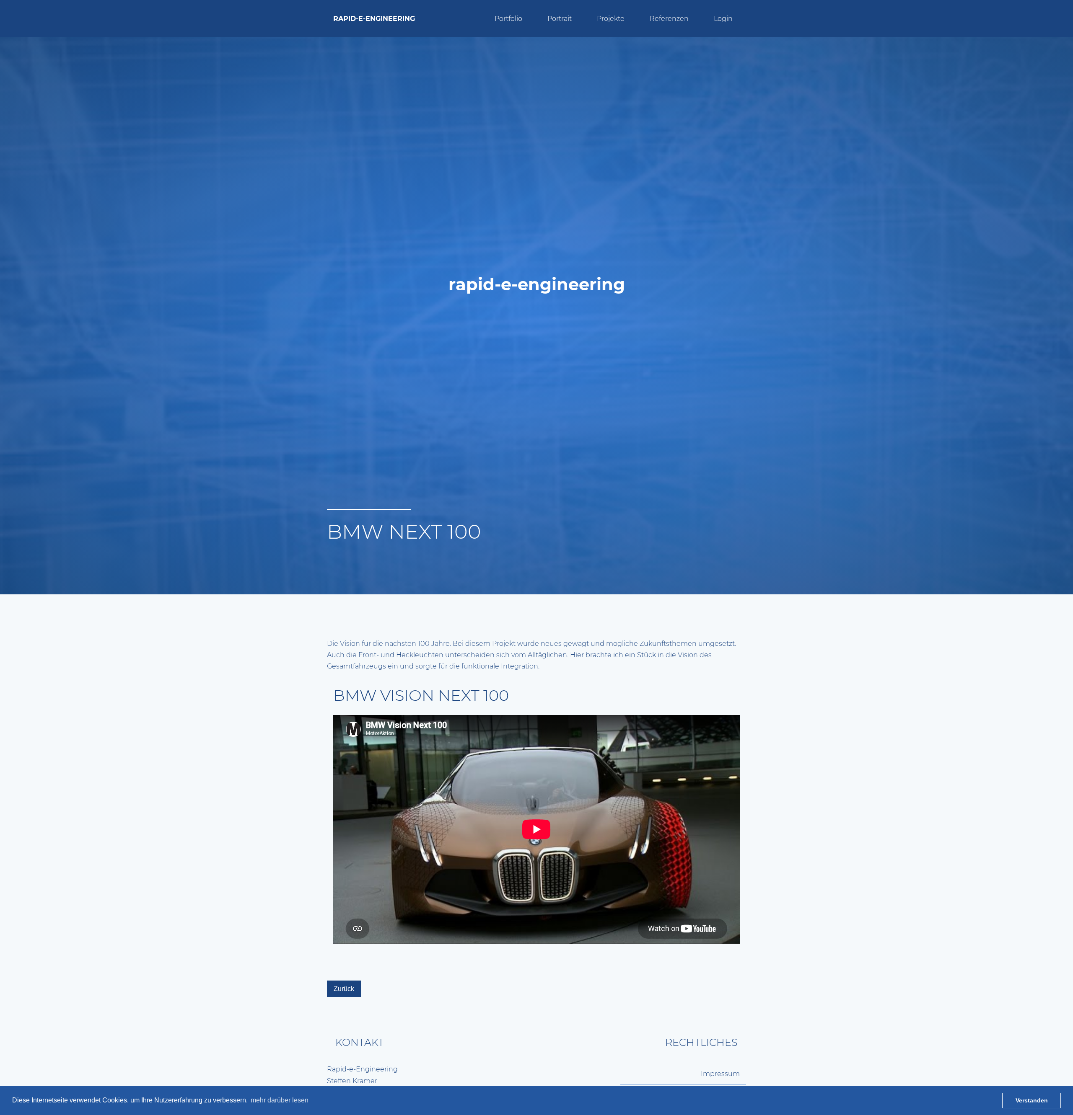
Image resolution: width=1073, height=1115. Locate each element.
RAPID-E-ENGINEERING (374, 19)
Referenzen (669, 19)
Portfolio (508, 19)
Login (723, 19)
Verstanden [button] (1032, 1100)
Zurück (344, 988)
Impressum (720, 1074)
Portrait (559, 19)
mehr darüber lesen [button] (279, 1100)
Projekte (611, 19)
